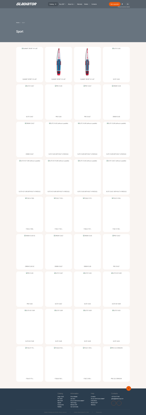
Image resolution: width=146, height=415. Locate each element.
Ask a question (115, 4)
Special (59, 402)
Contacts (94, 4)
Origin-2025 (61, 396)
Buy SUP (61, 4)
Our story (73, 398)
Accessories (61, 404)
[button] (22, 77)
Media (86, 4)
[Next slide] (41, 63)
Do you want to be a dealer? (77, 400)
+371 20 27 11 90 (115, 396)
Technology (73, 402)
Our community (74, 406)
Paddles (60, 406)
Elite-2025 (60, 400)
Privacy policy (99, 412)
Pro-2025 (60, 398)
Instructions (94, 400)
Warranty (79, 4)
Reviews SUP (74, 404)
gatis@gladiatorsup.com (117, 398)
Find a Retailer (74, 396)
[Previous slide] (18, 63)
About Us (70, 4)
